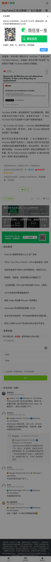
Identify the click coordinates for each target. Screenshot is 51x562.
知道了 (43, 50)
